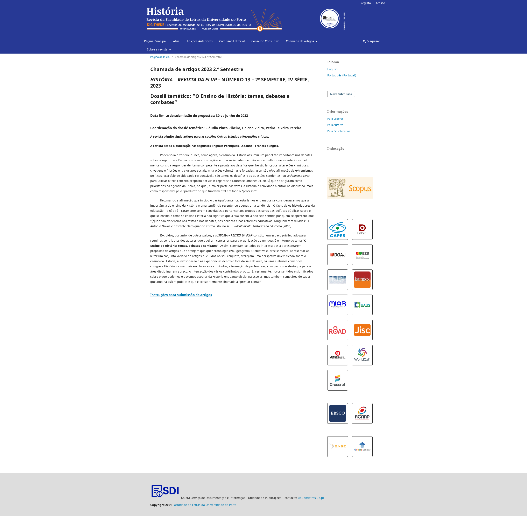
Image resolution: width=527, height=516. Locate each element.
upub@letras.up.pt (311, 498)
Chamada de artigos (300, 41)
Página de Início (160, 57)
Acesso (380, 3)
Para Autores (335, 125)
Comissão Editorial (232, 41)
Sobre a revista (157, 49)
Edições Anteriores (200, 41)
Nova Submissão (341, 94)
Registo (365, 3)
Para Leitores (335, 119)
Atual (176, 41)
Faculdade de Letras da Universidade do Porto (204, 505)
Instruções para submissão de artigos (181, 295)
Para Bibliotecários (338, 131)
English (332, 69)
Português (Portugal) (341, 75)
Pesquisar (373, 41)
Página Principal (155, 41)
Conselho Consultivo (265, 41)
